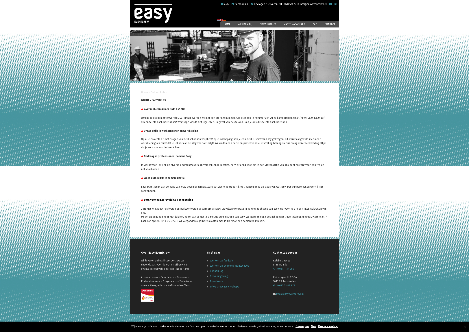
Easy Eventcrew (153, 13)
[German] (225, 19)
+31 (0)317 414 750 (283, 268)
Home (144, 92)
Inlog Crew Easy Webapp (224, 286)
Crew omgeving (219, 276)
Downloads (216, 281)
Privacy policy (328, 326)
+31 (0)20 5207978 (289, 4)
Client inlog (216, 271)
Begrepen (302, 326)
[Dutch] (218, 19)
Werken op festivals (222, 260)
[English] (221, 19)
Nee (313, 326)
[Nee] (464, 327)
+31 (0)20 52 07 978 (284, 285)
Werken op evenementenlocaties (229, 265)
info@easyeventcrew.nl (313, 4)
